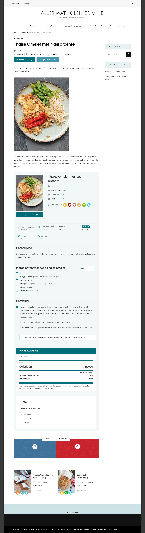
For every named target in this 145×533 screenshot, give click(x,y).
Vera (59, 186)
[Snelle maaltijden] (79, 205)
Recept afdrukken (46, 60)
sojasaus (26, 287)
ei (21, 273)
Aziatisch (60, 195)
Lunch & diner (18, 38)
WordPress (112, 529)
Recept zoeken (52, 26)
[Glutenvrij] (65, 205)
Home (23, 26)
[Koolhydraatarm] (74, 205)
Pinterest (26, 3)
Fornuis (64, 190)
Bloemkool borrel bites (120, 71)
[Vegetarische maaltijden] (84, 205)
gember (36, 284)
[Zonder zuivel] (89, 205)
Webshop (121, 26)
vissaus (29, 291)
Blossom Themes (83, 529)
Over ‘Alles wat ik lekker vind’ (100, 26)
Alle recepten (35, 26)
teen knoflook (26, 280)
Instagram (15, 3)
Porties (81, 268)
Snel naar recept (22, 60)
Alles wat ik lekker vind (72, 13)
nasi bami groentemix (40, 277)
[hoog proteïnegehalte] (69, 205)
